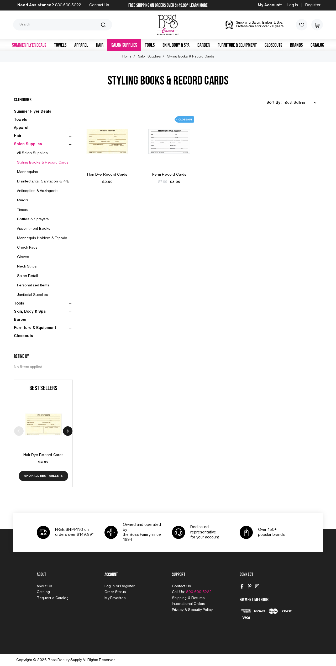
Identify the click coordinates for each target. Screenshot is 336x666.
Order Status (115, 592)
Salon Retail (27, 275)
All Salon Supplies (32, 153)
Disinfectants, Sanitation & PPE (43, 181)
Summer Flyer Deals (29, 45)
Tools (150, 45)
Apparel (81, 45)
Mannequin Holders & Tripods (42, 238)
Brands (296, 45)
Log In (292, 5)
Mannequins (27, 172)
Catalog (317, 45)
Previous (19, 431)
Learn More (199, 5)
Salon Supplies (124, 45)
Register (313, 5)
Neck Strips (26, 266)
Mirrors (22, 200)
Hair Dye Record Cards (43, 455)
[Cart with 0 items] (317, 24)
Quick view (43, 418)
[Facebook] (242, 586)
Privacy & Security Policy (192, 609)
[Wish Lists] (301, 24)
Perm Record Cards (169, 174)
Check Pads (27, 247)
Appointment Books (33, 228)
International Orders (188, 603)
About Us (44, 586)
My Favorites (114, 598)
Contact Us (99, 5)
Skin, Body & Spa (176, 45)
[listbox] (301, 103)
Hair (99, 45)
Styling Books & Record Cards (42, 162)
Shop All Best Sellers (43, 476)
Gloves (23, 257)
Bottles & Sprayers (33, 219)
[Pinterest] (249, 586)
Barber (203, 45)
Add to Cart (43, 430)
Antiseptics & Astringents (37, 190)
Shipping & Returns (188, 598)
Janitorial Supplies (32, 294)
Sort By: (273, 102)
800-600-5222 (68, 5)
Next (67, 431)
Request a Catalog (53, 598)
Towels (60, 45)
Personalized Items (33, 285)
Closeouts (273, 45)
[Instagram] (257, 586)
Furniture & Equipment (237, 45)
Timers (22, 209)
